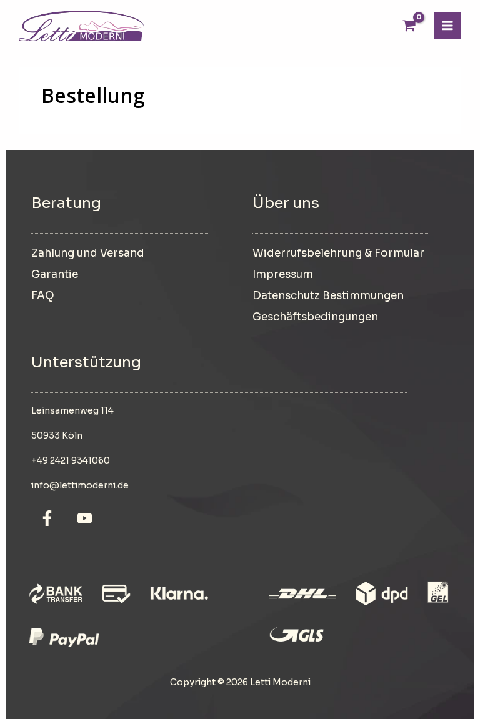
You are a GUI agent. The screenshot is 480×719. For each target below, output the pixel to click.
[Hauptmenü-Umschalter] (447, 25)
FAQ (42, 295)
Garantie (54, 274)
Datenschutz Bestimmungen (328, 295)
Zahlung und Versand (87, 253)
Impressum (282, 274)
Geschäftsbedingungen (315, 317)
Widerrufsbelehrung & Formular (338, 253)
